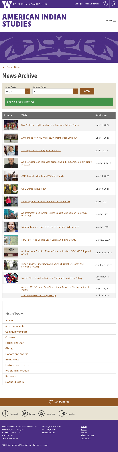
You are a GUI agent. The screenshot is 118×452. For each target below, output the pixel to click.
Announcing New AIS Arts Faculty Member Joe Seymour (49, 137)
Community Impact (16, 331)
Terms (84, 429)
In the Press (12, 359)
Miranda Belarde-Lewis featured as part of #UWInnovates (50, 227)
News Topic (10, 87)
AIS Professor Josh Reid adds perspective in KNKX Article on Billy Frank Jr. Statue (56, 163)
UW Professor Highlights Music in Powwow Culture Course (50, 125)
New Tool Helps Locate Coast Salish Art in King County (48, 239)
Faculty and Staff (14, 342)
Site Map (84, 432)
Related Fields (39, 87)
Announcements (14, 326)
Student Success (14, 381)
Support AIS (61, 401)
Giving (9, 348)
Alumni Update (87, 435)
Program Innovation (17, 370)
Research (10, 376)
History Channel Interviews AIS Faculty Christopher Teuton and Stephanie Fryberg (52, 265)
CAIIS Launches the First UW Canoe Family (42, 176)
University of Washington (20, 445)
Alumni (9, 320)
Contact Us (85, 438)
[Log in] (105, 4)
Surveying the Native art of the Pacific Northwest (45, 201)
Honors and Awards (16, 354)
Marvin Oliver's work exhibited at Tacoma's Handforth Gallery (51, 278)
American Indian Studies (34, 20)
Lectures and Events (17, 365)
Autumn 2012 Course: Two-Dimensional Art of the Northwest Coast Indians (55, 288)
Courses (10, 337)
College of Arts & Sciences (87, 3)
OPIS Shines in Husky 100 (34, 188)
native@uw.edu (48, 432)
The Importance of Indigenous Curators (41, 150)
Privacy (84, 426)
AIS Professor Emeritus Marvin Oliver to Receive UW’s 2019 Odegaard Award (56, 252)
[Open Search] (114, 4)
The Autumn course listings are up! (38, 295)
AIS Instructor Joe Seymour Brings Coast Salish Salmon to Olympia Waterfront (54, 214)
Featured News (13, 67)
